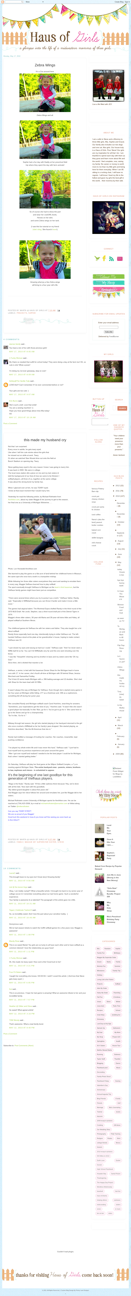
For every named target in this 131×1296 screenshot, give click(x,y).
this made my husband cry (45, 440)
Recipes (100, 1010)
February (120, 736)
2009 (118, 754)
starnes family (14, 344)
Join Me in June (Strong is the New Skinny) (114, 877)
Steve (61, 842)
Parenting (117, 993)
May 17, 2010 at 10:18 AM (22, 417)
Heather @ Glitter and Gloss (20, 1006)
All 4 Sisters (101, 1046)
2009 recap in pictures (104, 1121)
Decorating (101, 1072)
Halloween (116, 1028)
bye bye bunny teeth (120, 583)
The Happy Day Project (105, 1182)
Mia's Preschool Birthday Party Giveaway (114, 919)
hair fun (117, 1191)
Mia (98, 949)
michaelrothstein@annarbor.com (54, 803)
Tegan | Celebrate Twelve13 (20, 910)
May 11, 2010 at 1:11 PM (21, 952)
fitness (118, 1143)
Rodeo (109, 1138)
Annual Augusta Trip (104, 1094)
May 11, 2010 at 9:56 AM (21, 881)
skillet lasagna (97, 538)
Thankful (117, 1059)
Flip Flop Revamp (120, 648)
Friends (99, 1103)
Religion (100, 1138)
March (120, 725)
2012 (118, 486)
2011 (118, 491)
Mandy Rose (14, 941)
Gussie (99, 1165)
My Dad (99, 1032)
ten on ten (100, 1213)
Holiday (99, 975)
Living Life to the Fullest (105, 979)
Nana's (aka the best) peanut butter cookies (98, 522)
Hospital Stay (101, 1174)
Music (118, 1068)
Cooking (100, 1125)
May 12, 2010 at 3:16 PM (22, 1014)
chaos (99, 1002)
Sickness (117, 1054)
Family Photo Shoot (104, 1076)
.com (14, 500)
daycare (100, 1116)
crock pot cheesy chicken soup (98, 499)
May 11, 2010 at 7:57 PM (21, 1000)
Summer (117, 966)
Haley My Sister (102, 993)
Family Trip (116, 971)
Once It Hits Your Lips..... (111, 842)
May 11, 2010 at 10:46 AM (22, 918)
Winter (118, 1002)
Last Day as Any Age (104, 1024)
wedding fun (116, 1015)
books (118, 1112)
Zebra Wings (45, 65)
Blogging (100, 1063)
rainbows (117, 1200)
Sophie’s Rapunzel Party (111, 855)
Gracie (99, 962)
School (118, 1010)
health (118, 1041)
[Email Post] (58, 310)
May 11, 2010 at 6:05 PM (21, 983)
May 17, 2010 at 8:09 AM (22, 375)
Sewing (117, 1081)
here (54, 229)
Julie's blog (36, 229)
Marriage (100, 1107)
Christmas (116, 997)
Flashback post (102, 1068)
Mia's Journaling (114, 1107)
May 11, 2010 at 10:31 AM (22, 904)
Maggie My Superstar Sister (40, 842)
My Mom (117, 1032)
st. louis (117, 1209)
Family (20, 842)
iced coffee (96, 515)
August (120, 541)
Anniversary (101, 1090)
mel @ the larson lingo (18, 887)
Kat (10, 989)
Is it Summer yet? (121, 659)
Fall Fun (100, 997)
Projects (22, 313)
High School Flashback (105, 1169)
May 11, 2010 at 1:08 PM (21, 935)
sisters (118, 1205)
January (121, 744)
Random (108, 949)
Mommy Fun (101, 966)
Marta (109, 962)
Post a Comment (10, 423)
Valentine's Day (102, 1085)
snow (99, 1209)
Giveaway (100, 1019)
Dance (118, 1063)
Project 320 (116, 1037)
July (120, 549)
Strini (118, 1138)
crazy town (100, 1006)
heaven (99, 1147)
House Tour (116, 1046)
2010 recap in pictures (104, 1152)
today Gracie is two (121, 572)
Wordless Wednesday (104, 1187)
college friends (102, 1143)
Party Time (116, 1006)
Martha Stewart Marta (104, 1050)
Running (100, 1054)
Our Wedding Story (103, 1129)
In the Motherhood (120, 708)
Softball (117, 984)
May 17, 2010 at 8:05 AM (22, 352)
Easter (118, 1160)
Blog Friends (101, 1099)
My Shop (100, 1037)
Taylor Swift (101, 1059)
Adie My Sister (102, 988)
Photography (101, 1134)
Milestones (101, 971)
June (120, 554)
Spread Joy (101, 1028)
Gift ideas (117, 1125)
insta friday (101, 1015)
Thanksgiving (101, 1178)
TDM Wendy (14, 1020)
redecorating (101, 1205)
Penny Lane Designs (82, 1290)
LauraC (12, 873)
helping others (102, 1200)
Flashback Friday (103, 1081)
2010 (118, 496)
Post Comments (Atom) (24, 1045)
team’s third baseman (63, 587)
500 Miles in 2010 (103, 1156)
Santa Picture (115, 1174)
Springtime (101, 1041)
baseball (100, 1191)
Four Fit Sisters (15, 972)
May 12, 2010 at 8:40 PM (22, 1028)
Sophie (32, 313)
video (110, 1213)
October (121, 522)
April (119, 717)
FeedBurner (114, 336)
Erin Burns (13, 401)
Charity (117, 1099)
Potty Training (115, 1134)
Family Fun (101, 953)
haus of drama (102, 1196)
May (119, 562)
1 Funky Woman (16, 358)
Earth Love (101, 1160)
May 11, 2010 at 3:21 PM (21, 966)
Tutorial (99, 1112)
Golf (119, 1103)
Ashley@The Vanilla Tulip (19, 381)
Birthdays (117, 953)
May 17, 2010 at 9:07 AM (22, 394)
